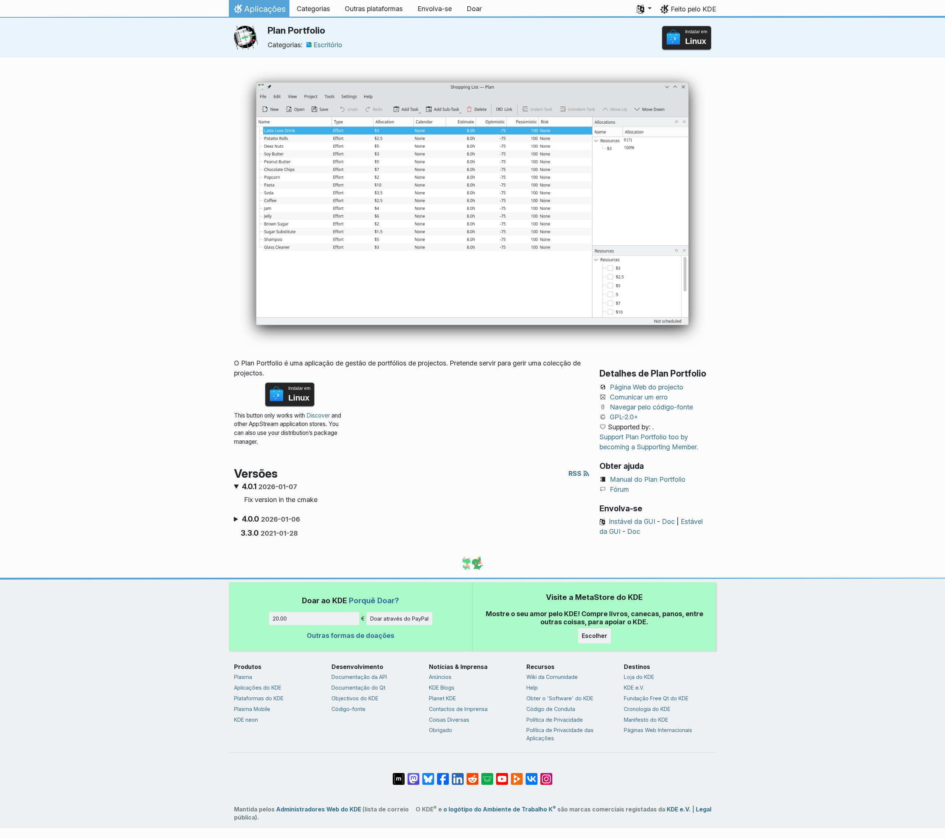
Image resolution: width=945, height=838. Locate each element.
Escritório (327, 45)
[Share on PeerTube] (517, 775)
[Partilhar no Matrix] (399, 775)
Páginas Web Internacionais (658, 730)
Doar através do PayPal (399, 618)
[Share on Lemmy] (487, 775)
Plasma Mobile (252, 709)
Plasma (243, 677)
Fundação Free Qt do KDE (656, 698)
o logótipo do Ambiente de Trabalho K (499, 809)
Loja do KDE (639, 677)
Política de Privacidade (554, 720)
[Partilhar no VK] (531, 775)
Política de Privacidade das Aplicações (560, 734)
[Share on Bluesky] (428, 775)
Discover (318, 415)
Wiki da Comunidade (552, 677)
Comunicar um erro (639, 397)
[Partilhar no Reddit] (472, 775)
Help (532, 687)
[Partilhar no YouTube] (502, 775)
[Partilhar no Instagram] (546, 775)
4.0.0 (271, 519)
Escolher (594, 635)
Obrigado (440, 730)
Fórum (619, 489)
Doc (668, 521)
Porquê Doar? (374, 600)
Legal (703, 809)
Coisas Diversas (449, 720)
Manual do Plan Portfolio (647, 479)
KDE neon (246, 720)
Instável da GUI (632, 521)
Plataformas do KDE (259, 698)
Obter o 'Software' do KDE (559, 698)
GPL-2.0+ (624, 417)
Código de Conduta (550, 709)
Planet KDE (442, 698)
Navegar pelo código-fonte (651, 407)
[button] (644, 9)
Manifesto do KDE (646, 720)
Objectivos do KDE (354, 698)
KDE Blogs (441, 687)
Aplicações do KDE (257, 687)
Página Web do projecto (646, 387)
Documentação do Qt (358, 687)
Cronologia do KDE (647, 709)
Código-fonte (348, 709)
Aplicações (259, 11)
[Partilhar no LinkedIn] (458, 775)
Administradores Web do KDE (318, 809)
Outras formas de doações (350, 635)
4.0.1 (269, 486)
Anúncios (440, 677)
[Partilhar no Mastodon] (413, 775)
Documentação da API (359, 677)
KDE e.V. (634, 687)
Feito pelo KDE (693, 9)
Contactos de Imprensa (458, 709)
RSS (575, 473)
